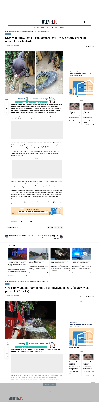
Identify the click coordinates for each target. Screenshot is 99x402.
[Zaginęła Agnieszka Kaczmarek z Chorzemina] (88, 106)
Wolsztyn (8, 34)
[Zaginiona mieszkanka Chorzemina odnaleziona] (74, 106)
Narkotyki (23, 221)
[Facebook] (84, 22)
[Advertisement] (40, 9)
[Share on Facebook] (6, 102)
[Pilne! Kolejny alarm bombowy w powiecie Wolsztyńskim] (39, 254)
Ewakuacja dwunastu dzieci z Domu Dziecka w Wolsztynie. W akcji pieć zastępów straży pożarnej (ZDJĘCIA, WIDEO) (17, 263)
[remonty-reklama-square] (81, 82)
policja (27, 221)
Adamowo (18, 221)
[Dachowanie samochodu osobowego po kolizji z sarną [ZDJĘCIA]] (60, 254)
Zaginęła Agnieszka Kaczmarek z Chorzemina (87, 112)
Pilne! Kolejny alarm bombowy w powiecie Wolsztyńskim (37, 261)
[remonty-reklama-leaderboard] (37, 210)
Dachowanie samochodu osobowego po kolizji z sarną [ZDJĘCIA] (60, 261)
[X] (86, 22)
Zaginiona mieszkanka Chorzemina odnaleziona (74, 112)
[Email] (89, 46)
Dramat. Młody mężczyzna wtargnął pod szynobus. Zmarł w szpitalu (81, 261)
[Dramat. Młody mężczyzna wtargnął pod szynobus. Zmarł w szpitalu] (81, 254)
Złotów (7, 284)
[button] (8, 22)
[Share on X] (87, 46)
